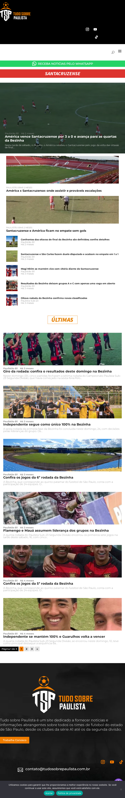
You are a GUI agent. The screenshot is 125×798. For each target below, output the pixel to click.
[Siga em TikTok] (96, 37)
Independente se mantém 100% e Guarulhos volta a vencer (54, 637)
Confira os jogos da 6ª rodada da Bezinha (38, 477)
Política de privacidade (69, 793)
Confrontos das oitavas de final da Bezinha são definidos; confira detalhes (65, 239)
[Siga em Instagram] (87, 29)
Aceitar (49, 793)
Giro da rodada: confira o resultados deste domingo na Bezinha (57, 371)
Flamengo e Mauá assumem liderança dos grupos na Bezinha (56, 530)
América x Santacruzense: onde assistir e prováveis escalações (54, 191)
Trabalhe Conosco (14, 740)
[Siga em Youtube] (95, 29)
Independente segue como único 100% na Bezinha (46, 424)
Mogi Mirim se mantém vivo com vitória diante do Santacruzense (60, 268)
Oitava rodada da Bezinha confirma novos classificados (54, 298)
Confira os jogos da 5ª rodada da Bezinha (38, 583)
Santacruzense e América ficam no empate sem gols (46, 231)
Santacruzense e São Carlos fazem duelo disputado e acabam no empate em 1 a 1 (69, 254)
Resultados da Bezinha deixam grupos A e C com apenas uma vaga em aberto (68, 283)
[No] (121, 789)
